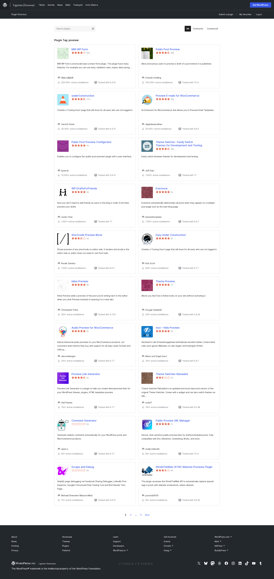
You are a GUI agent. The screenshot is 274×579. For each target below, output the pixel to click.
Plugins (65, 546)
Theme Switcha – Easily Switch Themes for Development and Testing (179, 144)
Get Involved (170, 537)
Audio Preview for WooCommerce (92, 327)
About (14, 537)
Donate (168, 546)
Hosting (15, 546)
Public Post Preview (168, 49)
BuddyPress (221, 550)
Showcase (67, 537)
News (14, 541)
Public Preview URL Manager (173, 420)
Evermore (162, 188)
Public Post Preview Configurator (91, 142)
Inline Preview (79, 281)
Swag (168, 550)
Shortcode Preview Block (86, 234)
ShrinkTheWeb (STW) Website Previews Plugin (184, 466)
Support (117, 541)
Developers (118, 546)
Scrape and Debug (82, 466)
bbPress (220, 546)
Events (167, 541)
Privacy (14, 550)
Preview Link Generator (85, 374)
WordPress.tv (120, 550)
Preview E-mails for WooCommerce (177, 95)
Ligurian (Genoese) (47, 563)
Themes (66, 541)
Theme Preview (165, 281)
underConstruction (82, 95)
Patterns (66, 550)
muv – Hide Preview (168, 327)
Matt (218, 541)
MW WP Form (79, 49)
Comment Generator (84, 420)
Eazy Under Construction (171, 234)
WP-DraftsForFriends (84, 188)
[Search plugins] (93, 29)
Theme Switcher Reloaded (172, 374)
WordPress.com (223, 537)
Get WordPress (260, 5)
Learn (115, 537)
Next (147, 515)
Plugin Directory (19, 14)
